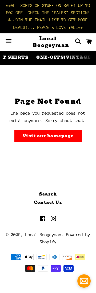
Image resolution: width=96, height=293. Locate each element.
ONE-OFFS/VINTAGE (63, 57)
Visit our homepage (48, 136)
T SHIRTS (16, 57)
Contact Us (48, 202)
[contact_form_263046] (84, 281)
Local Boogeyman (48, 42)
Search (48, 194)
